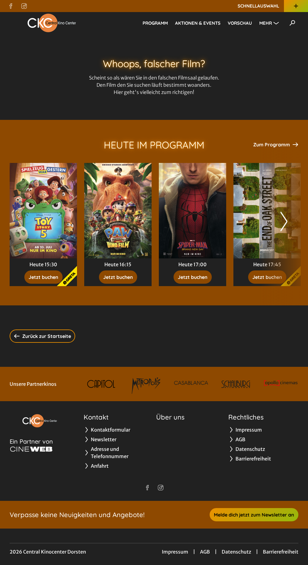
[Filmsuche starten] (292, 23)
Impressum (175, 552)
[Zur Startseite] (52, 23)
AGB (205, 552)
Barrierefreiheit (280, 552)
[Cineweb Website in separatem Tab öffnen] (31, 449)
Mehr (265, 23)
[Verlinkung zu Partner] (101, 384)
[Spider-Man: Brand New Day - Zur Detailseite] (192, 210)
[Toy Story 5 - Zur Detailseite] (43, 210)
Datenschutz (236, 552)
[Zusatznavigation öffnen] (296, 6)
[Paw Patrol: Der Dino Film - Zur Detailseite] (118, 210)
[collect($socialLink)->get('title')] (11, 6)
